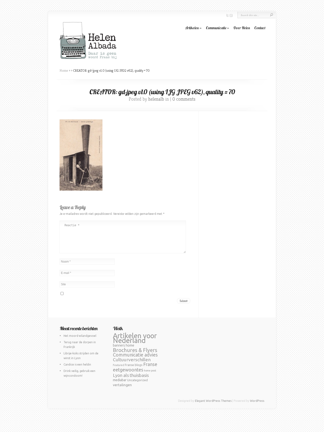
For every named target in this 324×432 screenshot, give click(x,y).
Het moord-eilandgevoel (80, 335)
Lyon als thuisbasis (131, 375)
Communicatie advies (135, 354)
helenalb (156, 99)
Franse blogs (134, 364)
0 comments (183, 99)
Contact (259, 28)
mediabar (119, 380)
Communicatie (217, 28)
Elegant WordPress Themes (213, 400)
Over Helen (241, 28)
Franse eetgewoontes (135, 367)
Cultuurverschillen (132, 359)
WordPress (257, 400)
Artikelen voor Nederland (135, 338)
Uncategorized (137, 380)
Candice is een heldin (77, 364)
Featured (118, 365)
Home (64, 70)
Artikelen (193, 28)
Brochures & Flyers (135, 350)
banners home (123, 345)
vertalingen (122, 385)
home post (150, 370)
